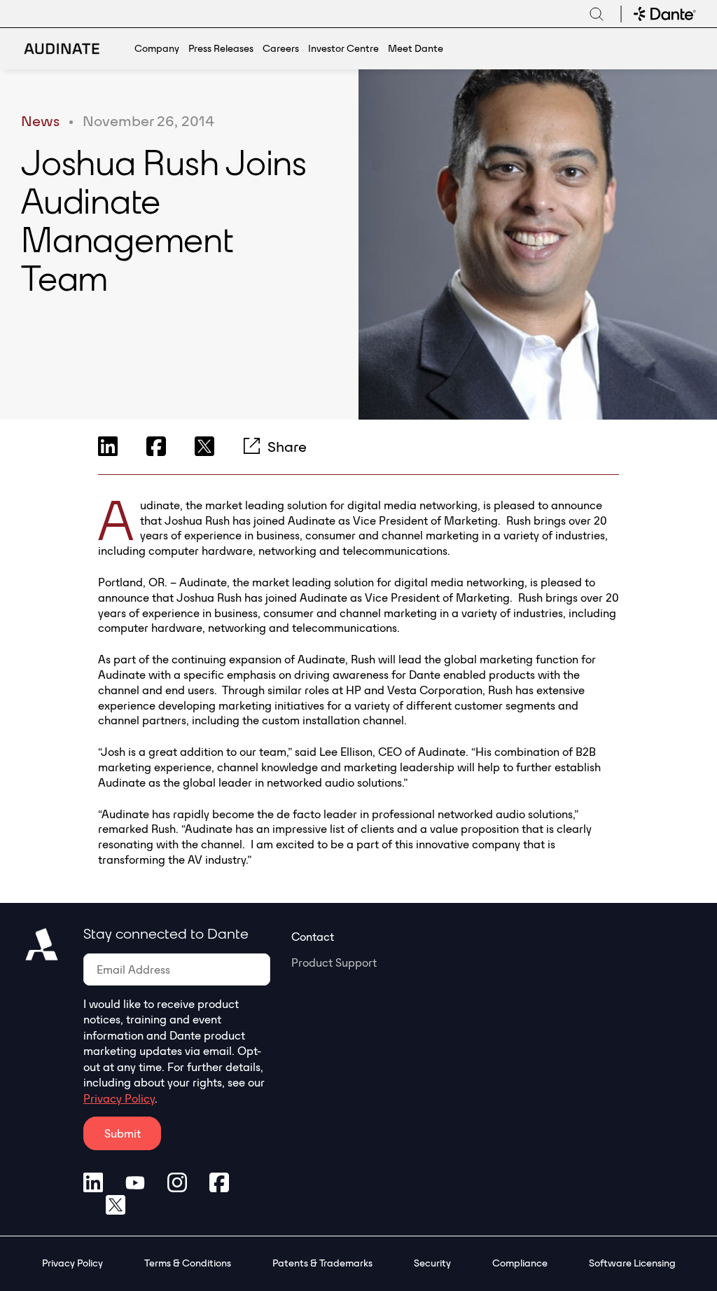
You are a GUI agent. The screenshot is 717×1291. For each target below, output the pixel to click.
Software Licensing (632, 1263)
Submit (122, 1133)
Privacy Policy (119, 1098)
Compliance (520, 1263)
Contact (312, 937)
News (40, 120)
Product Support (334, 962)
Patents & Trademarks (322, 1263)
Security (432, 1263)
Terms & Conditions (187, 1263)
